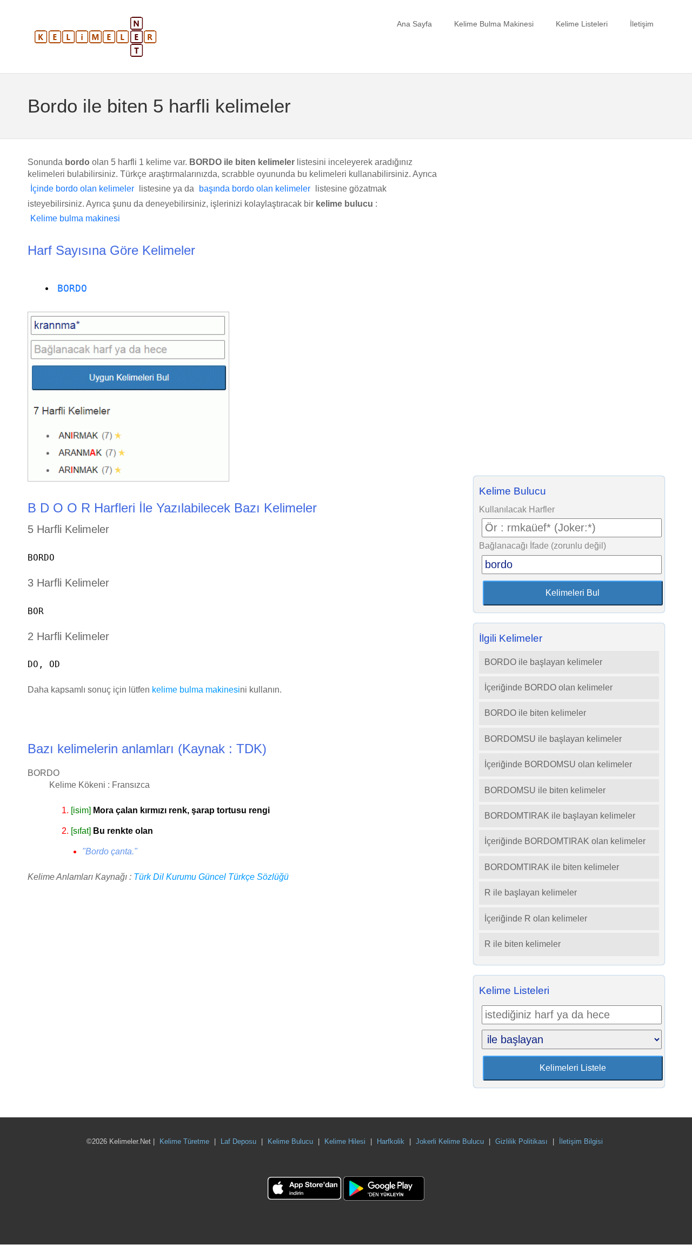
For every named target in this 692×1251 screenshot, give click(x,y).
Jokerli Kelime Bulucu (450, 1141)
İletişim (642, 23)
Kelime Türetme (184, 1141)
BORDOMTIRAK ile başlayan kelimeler (559, 815)
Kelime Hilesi (344, 1141)
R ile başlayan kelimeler (530, 892)
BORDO (72, 288)
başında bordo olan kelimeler (254, 188)
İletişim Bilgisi (581, 1141)
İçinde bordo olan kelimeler (82, 188)
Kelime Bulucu (290, 1141)
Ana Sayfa (414, 23)
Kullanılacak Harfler (517, 509)
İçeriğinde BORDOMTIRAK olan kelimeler (565, 841)
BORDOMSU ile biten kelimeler (545, 790)
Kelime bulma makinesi (75, 218)
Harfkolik (390, 1141)
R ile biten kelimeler (522, 944)
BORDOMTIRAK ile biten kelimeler (551, 867)
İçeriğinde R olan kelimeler (535, 918)
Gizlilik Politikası (521, 1141)
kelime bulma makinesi (196, 689)
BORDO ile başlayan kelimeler (543, 662)
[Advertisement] (569, 310)
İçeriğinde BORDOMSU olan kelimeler (558, 764)
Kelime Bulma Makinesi (494, 23)
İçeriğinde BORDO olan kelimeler (548, 687)
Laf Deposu (238, 1141)
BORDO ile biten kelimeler (535, 712)
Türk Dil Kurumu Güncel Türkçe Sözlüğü (211, 876)
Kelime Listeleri (582, 23)
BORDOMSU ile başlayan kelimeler (553, 738)
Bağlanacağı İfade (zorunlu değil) (542, 545)
